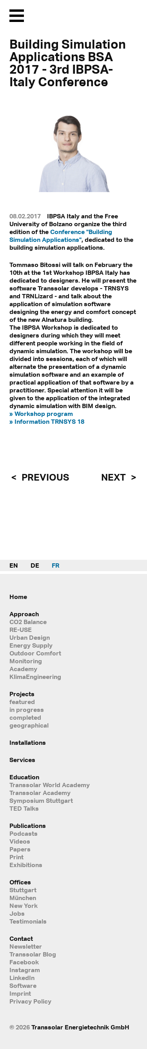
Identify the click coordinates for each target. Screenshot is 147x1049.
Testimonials (28, 921)
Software (22, 985)
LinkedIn (21, 978)
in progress (26, 709)
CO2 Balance (28, 622)
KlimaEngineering (35, 677)
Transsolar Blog (32, 954)
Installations (27, 742)
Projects (21, 694)
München (22, 898)
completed (25, 717)
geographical (29, 725)
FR (55, 565)
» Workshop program (41, 413)
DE (35, 565)
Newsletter (25, 946)
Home (18, 597)
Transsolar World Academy (49, 785)
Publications (27, 825)
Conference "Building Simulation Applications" (60, 235)
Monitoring (25, 661)
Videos (19, 841)
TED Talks (24, 808)
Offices (20, 882)
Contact (21, 938)
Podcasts (23, 833)
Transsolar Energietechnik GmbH (80, 1027)
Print (16, 857)
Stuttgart (22, 890)
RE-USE (20, 629)
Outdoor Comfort (35, 653)
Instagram (24, 970)
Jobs (17, 913)
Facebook (24, 962)
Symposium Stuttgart (41, 800)
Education (24, 777)
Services (22, 760)
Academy (23, 669)
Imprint (20, 993)
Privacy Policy (30, 1001)
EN (13, 565)
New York (23, 905)
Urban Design (29, 637)
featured (22, 702)
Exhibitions (25, 865)
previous (44, 477)
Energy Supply (31, 645)
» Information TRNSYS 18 (46, 421)
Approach (24, 614)
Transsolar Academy (40, 793)
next (114, 477)
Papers (20, 849)
